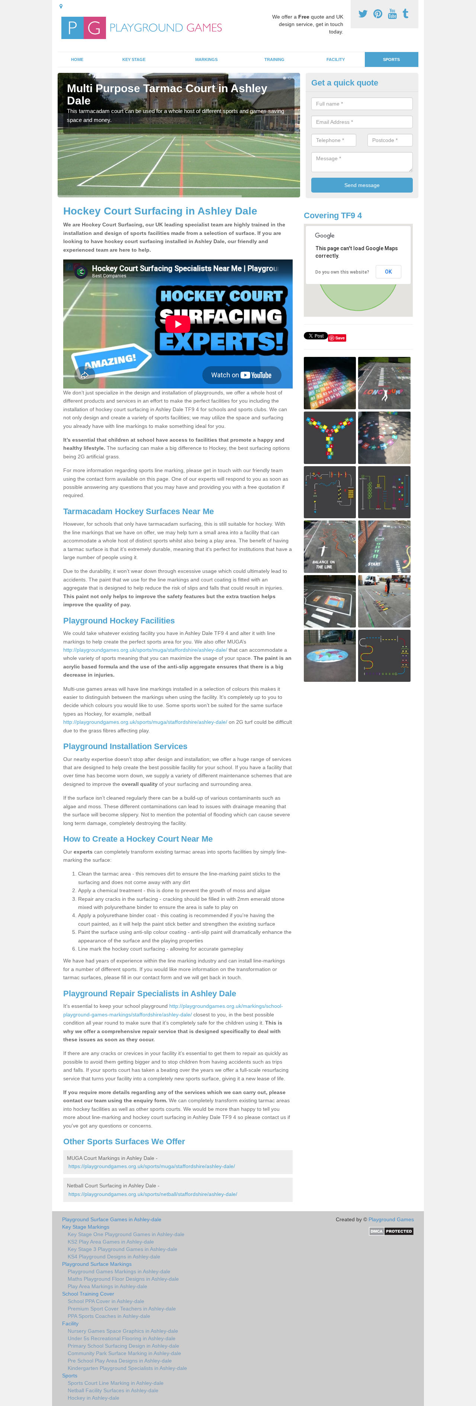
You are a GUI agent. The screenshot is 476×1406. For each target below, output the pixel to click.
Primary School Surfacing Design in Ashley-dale (123, 1346)
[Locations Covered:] (61, 6)
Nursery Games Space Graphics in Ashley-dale (123, 1331)
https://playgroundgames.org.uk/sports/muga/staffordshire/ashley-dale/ (151, 1166)
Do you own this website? (342, 272)
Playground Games (391, 1219)
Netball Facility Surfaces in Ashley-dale (113, 1390)
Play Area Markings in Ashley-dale (107, 1286)
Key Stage (133, 59)
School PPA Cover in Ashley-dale (106, 1301)
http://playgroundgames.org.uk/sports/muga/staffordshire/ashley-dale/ (145, 650)
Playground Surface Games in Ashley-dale (111, 1219)
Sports (391, 59)
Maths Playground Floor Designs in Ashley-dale (123, 1279)
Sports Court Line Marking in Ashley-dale (116, 1383)
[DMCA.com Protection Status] (391, 1231)
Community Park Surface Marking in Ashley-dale (124, 1353)
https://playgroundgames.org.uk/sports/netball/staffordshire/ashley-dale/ (152, 1194)
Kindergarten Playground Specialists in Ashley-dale (127, 1368)
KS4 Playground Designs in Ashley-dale (114, 1257)
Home (77, 59)
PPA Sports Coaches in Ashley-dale (109, 1316)
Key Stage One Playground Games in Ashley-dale (126, 1234)
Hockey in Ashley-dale (93, 1398)
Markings (206, 59)
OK (388, 272)
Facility (336, 59)
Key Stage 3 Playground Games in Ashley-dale (122, 1249)
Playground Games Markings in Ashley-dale (119, 1271)
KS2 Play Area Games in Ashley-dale (111, 1242)
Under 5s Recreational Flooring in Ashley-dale (122, 1338)
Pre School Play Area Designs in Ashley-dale (120, 1361)
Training (274, 59)
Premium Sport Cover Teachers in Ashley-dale (122, 1309)
